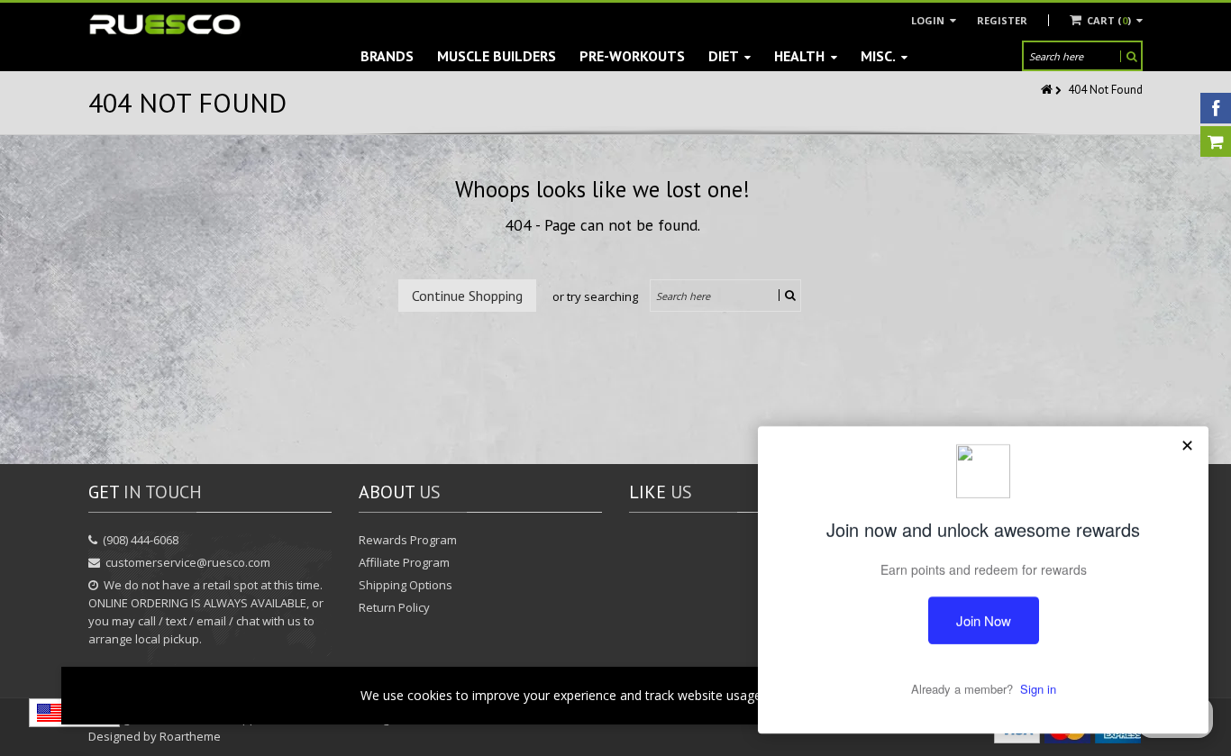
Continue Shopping (467, 296)
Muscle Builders (496, 56)
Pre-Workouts (632, 56)
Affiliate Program (404, 562)
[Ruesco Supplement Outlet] (165, 25)
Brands (387, 56)
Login (929, 20)
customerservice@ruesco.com (187, 562)
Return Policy (394, 607)
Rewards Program (408, 540)
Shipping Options (405, 585)
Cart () (1109, 20)
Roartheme (190, 736)
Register (1002, 20)
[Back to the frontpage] (1048, 89)
